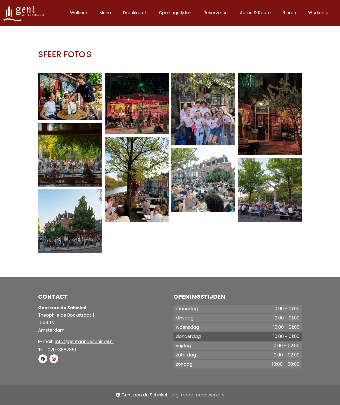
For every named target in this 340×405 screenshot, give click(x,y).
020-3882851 (62, 350)
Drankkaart (135, 12)
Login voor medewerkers (197, 395)
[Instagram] (54, 358)
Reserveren (216, 12)
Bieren (289, 12)
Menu (105, 12)
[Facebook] (42, 358)
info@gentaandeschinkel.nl (84, 341)
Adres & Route (255, 12)
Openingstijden (175, 12)
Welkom (78, 12)
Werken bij (319, 12)
